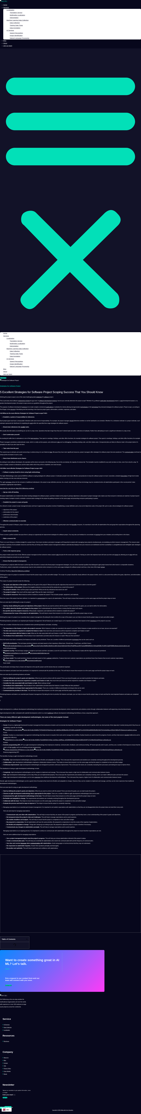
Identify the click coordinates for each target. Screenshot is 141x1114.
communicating (35, 843)
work (31, 423)
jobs (58, 442)
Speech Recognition (16, 33)
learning (97, 534)
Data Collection (15, 23)
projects (54, 400)
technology (95, 407)
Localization (10, 10)
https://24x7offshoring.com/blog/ (25, 488)
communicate (41, 598)
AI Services (10, 30)
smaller (23, 427)
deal (131, 554)
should (72, 420)
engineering (21, 400)
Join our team (7, 46)
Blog (4, 41)
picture (103, 567)
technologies (84, 407)
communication (129, 452)
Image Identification (16, 35)
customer (49, 658)
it (126, 462)
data (51, 452)
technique (9, 482)
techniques (75, 639)
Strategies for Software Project (10, 386)
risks (57, 554)
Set (4, 492)
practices (36, 438)
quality (14, 747)
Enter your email (8, 1094)
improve (5, 737)
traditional (50, 713)
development (110, 400)
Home (5, 5)
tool (24, 838)
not (33, 400)
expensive (37, 777)
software (46, 397)
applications (49, 407)
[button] (70, 189)
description (124, 476)
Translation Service (16, 12)
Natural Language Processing (19, 38)
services (24, 407)
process (12, 409)
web (121, 400)
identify (127, 735)
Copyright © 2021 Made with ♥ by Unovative (62, 1110)
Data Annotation (15, 28)
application (103, 400)
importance (93, 620)
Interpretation (14, 18)
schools (27, 400)
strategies (39, 397)
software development (45, 400)
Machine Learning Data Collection (18, 20)
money (117, 554)
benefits (74, 524)
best (32, 438)
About (5, 43)
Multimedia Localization (17, 15)
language (23, 843)
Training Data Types (16, 25)
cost (33, 592)
